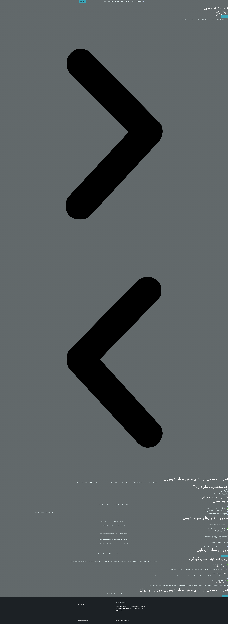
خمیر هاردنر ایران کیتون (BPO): (219, 542)
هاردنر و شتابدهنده (223, 491)
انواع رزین (225, 490)
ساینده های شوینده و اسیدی (220, 493)
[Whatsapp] (78, 604)
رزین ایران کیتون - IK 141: (221, 531)
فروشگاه (128, 1)
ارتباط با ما (110, 1)
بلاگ (122, 1)
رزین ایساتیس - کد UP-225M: (220, 537)
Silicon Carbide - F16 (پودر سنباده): (218, 524)
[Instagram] (81, 604)
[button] (125, 1)
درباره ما (117, 1)
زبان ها (104, 1)
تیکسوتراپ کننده (223, 494)
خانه (133, 1)
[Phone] (83, 604)
